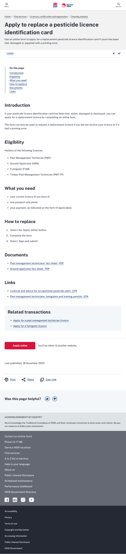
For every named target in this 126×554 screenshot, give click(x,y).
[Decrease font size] (114, 53)
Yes (47, 398)
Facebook (7, 500)
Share (30, 379)
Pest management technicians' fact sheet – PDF (37, 263)
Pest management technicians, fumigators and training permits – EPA (49, 296)
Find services (12, 453)
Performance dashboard (18, 486)
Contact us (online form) (18, 436)
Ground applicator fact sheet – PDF (30, 268)
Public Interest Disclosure (19, 475)
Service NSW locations (18, 447)
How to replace (18, 84)
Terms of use (11, 523)
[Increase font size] (119, 53)
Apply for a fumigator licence (30, 325)
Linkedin (15, 500)
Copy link (51, 379)
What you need (18, 80)
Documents (16, 87)
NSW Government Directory (20, 492)
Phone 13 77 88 (13, 441)
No (54, 398)
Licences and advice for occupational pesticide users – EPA (43, 290)
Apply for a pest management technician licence (41, 320)
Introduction (17, 73)
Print (13, 379)
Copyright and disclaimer (17, 530)
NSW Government (13, 548)
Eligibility (15, 76)
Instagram (23, 500)
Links (13, 91)
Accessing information (16, 536)
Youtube (31, 500)
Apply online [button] (20, 345)
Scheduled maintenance (18, 480)
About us (10, 469)
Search (118, 6)
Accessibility (11, 511)
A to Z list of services (16, 458)
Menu (7, 6)
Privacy (8, 517)
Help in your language (17, 464)
